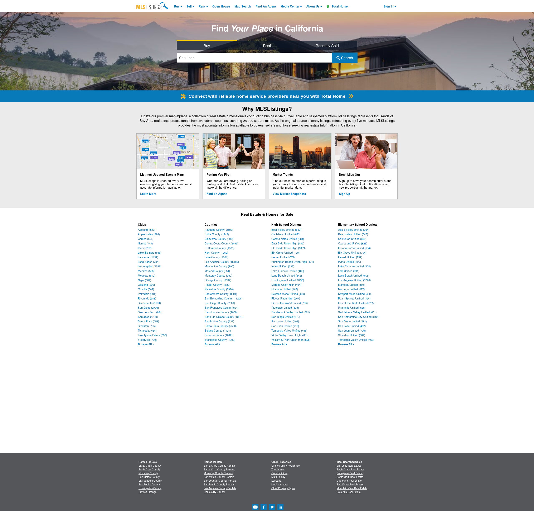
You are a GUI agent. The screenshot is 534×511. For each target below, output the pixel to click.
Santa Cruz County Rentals (219, 469)
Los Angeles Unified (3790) (287, 280)
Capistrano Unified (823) (285, 234)
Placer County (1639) (217, 285)
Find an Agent (217, 194)
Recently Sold (327, 45)
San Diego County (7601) (220, 303)
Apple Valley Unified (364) (353, 230)
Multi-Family (278, 476)
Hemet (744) (145, 243)
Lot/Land (276, 480)
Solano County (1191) (218, 330)
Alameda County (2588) (219, 230)
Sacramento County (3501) (221, 294)
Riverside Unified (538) (285, 307)
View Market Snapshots (289, 194)
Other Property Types (283, 488)
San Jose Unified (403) (285, 321)
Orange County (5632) (218, 280)
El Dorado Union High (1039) (288, 248)
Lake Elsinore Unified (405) (287, 271)
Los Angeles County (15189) (222, 262)
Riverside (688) (147, 298)
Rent (202, 6)
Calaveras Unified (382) (352, 239)
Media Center (290, 6)
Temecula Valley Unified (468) (289, 330)
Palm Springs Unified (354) (354, 298)
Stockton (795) (147, 326)
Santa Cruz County (149, 469)
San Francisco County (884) (221, 307)
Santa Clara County (150, 465)
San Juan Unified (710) (285, 326)
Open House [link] (221, 6)
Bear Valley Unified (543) (286, 230)
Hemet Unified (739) (283, 257)
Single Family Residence (285, 465)
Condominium (279, 473)
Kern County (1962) (216, 252)
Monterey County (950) (218, 275)
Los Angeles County (150, 488)
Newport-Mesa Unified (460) (288, 294)
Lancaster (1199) (148, 257)
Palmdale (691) (147, 294)
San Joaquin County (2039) (221, 312)
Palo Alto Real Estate (349, 491)
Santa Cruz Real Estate (350, 476)
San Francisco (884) (150, 312)
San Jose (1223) (148, 317)
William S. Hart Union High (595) (290, 340)
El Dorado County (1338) (219, 248)
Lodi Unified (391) (348, 271)
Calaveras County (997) (219, 239)
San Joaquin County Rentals (220, 480)
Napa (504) (144, 280)
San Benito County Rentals (219, 484)
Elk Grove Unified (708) (285, 252)
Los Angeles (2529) (149, 266)
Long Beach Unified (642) (286, 275)
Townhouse (278, 469)
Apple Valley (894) (149, 234)
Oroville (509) (146, 289)
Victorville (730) (147, 340)
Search (346, 57)
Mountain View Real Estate (352, 488)
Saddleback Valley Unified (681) (290, 312)
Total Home (339, 6)
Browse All (145, 344)
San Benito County (149, 484)
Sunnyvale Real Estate (350, 473)
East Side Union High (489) (287, 243)
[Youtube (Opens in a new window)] (255, 509)
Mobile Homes (279, 484)
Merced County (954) (217, 271)
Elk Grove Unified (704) (352, 252)
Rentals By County (214, 491)
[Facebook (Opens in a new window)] (264, 509)
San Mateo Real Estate (350, 484)
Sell (189, 6)
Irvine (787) (144, 248)
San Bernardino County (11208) (223, 298)
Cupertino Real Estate (349, 480)
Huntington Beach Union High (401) (292, 262)
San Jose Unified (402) (352, 326)
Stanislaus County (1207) (220, 340)
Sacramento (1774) (149, 303)
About (313, 6)
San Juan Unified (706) (352, 330)
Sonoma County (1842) (218, 335)
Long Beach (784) (148, 262)
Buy (177, 6)
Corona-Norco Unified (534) (287, 239)
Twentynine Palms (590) (152, 335)
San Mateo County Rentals (219, 476)
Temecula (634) (147, 330)
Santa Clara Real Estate (350, 469)
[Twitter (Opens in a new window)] (272, 509)
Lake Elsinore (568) (149, 252)
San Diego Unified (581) (352, 321)
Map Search (242, 6)
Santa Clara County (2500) (221, 326)
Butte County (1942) (217, 234)
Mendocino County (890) (219, 266)
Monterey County (148, 473)
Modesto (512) (146, 275)
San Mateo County (149, 476)
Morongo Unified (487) (284, 289)
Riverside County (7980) (219, 289)
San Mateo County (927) (219, 321)
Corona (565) (145, 239)
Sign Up (344, 194)
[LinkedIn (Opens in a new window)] (280, 509)
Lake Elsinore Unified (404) (354, 266)
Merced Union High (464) (286, 285)
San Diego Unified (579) (285, 317)
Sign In (389, 6)
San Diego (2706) (148, 307)
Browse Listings (147, 491)
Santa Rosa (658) (148, 321)
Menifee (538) (146, 271)
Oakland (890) (146, 285)
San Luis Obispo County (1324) (223, 317)
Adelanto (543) (146, 230)
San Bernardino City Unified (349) (358, 317)
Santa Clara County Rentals (220, 465)
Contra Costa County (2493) (221, 243)
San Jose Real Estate (349, 465)
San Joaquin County (150, 480)
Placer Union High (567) (285, 298)
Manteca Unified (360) (351, 285)
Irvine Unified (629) (282, 266)
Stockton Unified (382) (351, 335)
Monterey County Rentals (218, 473)
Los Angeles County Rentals (220, 488)
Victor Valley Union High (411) (289, 335)
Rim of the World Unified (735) (289, 303)
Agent (266, 6)
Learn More (148, 194)
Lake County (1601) (216, 257)
